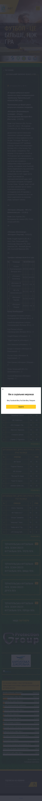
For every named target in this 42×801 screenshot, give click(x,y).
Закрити (21, 407)
